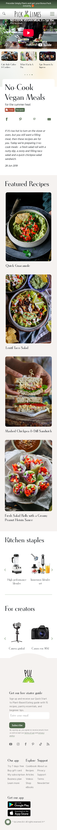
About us (42, 766)
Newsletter (43, 783)
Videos (29, 779)
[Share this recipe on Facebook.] (6, 119)
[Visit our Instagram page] (18, 744)
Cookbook (31, 766)
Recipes (30, 770)
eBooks (30, 787)
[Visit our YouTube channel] (10, 744)
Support (41, 774)
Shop (28, 783)
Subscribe (17, 725)
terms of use (29, 732)
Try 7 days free (16, 766)
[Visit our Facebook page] (25, 744)
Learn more (13, 783)
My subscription (16, 774)
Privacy (41, 770)
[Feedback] (8, 822)
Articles (30, 774)
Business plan (15, 779)
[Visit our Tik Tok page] (40, 744)
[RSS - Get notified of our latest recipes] (48, 744)
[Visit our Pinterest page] (33, 744)
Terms (40, 779)
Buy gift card (15, 770)
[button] (28, 4)
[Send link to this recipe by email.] (49, 119)
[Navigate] (52, 13)
